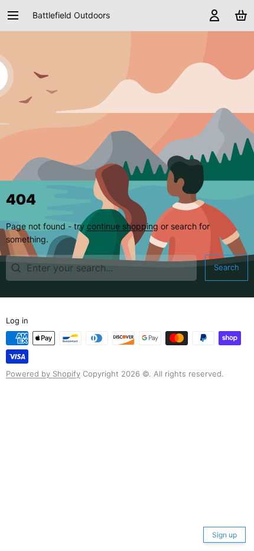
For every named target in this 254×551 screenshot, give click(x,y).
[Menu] (17, 15)
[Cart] (239, 15)
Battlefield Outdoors (71, 15)
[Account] (212, 15)
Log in (17, 320)
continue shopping (122, 226)
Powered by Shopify (43, 373)
